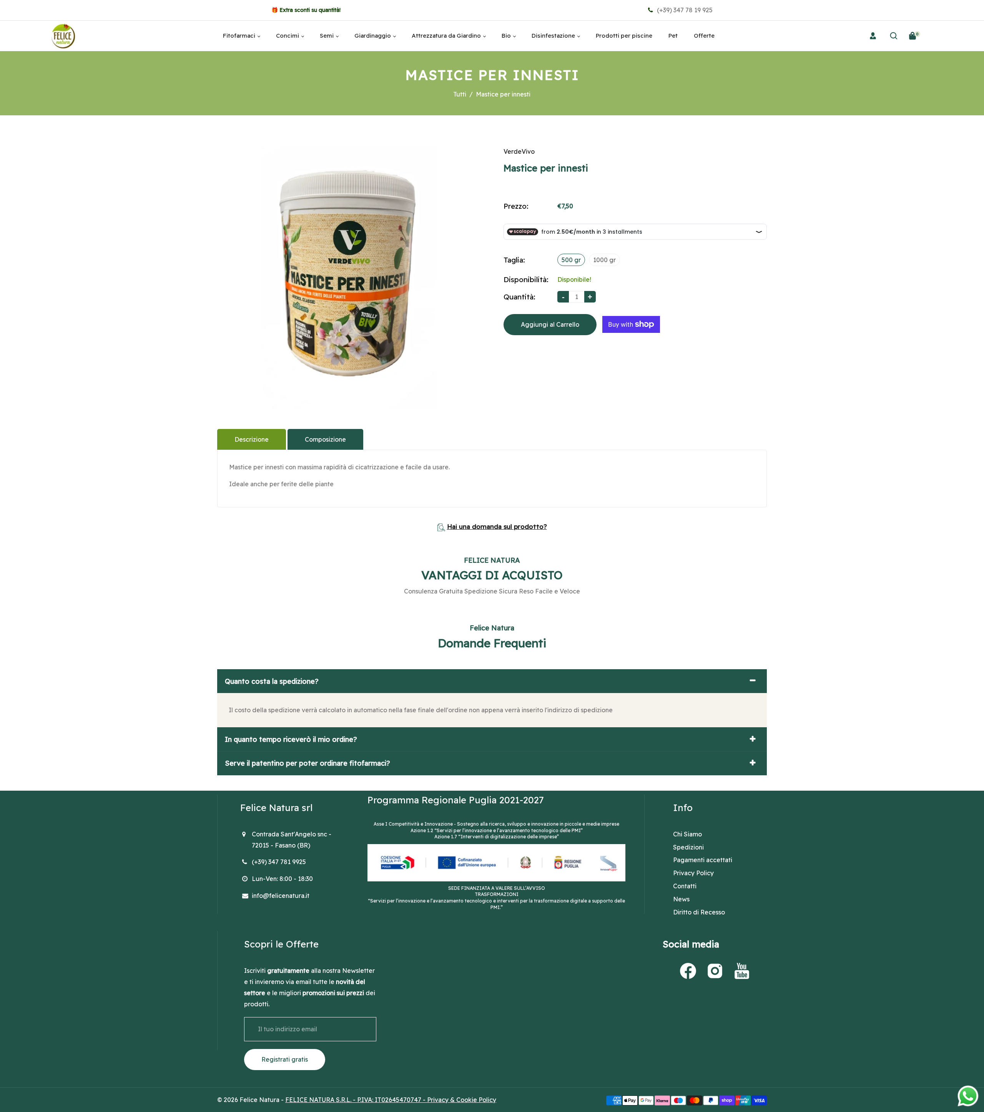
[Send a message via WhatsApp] (968, 1096)
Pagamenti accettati (702, 860)
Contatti (684, 886)
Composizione (325, 439)
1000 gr (604, 260)
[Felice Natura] (63, 35)
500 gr (571, 260)
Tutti (459, 94)
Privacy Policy (693, 873)
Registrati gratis (284, 1059)
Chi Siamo (687, 834)
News (681, 899)
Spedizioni (688, 847)
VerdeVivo (519, 151)
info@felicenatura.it (280, 895)
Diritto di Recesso (699, 912)
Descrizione (251, 439)
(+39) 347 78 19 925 (684, 10)
